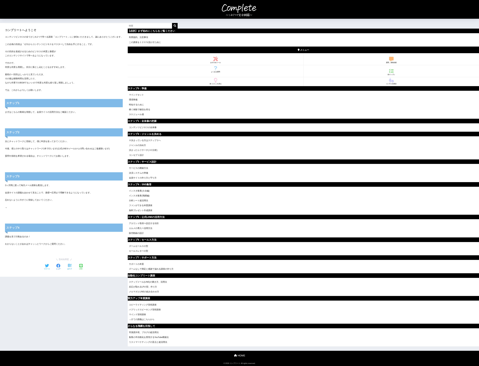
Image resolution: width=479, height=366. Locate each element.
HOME (241, 355)
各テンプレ (391, 74)
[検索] (175, 26)
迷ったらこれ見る (216, 84)
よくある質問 (215, 72)
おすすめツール (215, 62)
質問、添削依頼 (391, 62)
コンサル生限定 (391, 84)
